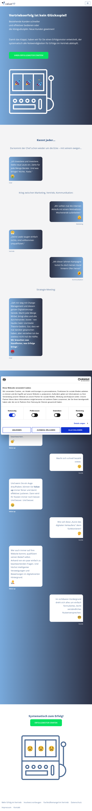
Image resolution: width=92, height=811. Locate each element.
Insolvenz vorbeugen (32, 802)
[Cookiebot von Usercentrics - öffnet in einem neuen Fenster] (79, 379)
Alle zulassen (75, 430)
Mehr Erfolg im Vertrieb (12, 802)
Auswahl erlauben (46, 430)
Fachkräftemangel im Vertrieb (56, 802)
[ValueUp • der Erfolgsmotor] (8, 3)
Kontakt (17, 807)
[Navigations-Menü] (87, 3)
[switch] (35, 415)
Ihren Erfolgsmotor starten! (28, 55)
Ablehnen (17, 430)
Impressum (6, 807)
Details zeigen (79, 423)
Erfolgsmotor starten (46, 722)
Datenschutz (76, 802)
